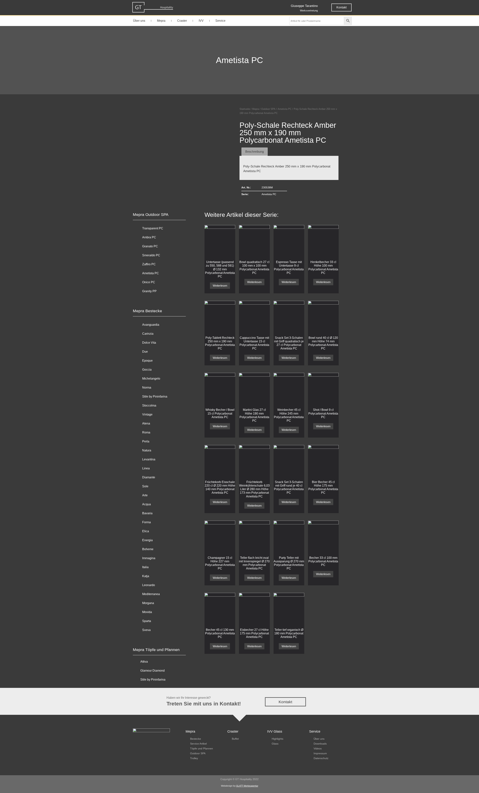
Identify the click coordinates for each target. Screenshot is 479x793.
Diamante (148, 477)
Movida (147, 612)
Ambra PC (149, 237)
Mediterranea (151, 594)
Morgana (148, 603)
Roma (146, 432)
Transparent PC (152, 228)
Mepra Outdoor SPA (150, 214)
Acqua (146, 504)
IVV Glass (274, 731)
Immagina (148, 558)
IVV (201, 20)
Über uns (139, 20)
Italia (145, 567)
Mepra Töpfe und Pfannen (156, 649)
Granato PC (150, 246)
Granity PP (149, 291)
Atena (146, 423)
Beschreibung (254, 151)
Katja (145, 576)
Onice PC (148, 282)
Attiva (144, 661)
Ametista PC (239, 60)
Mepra (161, 20)
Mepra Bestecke (147, 311)
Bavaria (147, 513)
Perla (145, 441)
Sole (145, 486)
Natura (146, 450)
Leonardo (148, 585)
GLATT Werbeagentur (247, 786)
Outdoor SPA (268, 109)
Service (220, 20)
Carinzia (147, 333)
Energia (147, 540)
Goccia (147, 369)
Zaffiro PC (149, 264)
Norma (146, 387)
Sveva (146, 630)
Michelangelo (151, 378)
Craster (182, 20)
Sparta (146, 621)
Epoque (147, 360)
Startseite (245, 109)
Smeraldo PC (151, 255)
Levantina (148, 459)
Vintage (147, 414)
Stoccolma (149, 405)
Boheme (147, 549)
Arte (145, 495)
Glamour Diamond (152, 670)
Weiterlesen (220, 285)
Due (145, 351)
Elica (145, 531)
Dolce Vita (149, 342)
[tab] (255, 152)
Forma (146, 522)
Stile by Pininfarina (154, 396)
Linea (146, 468)
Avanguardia (150, 324)
